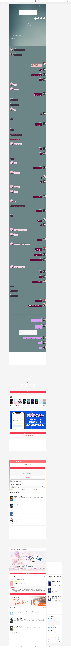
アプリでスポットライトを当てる (28, 468)
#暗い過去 (12, 549)
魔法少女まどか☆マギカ (52, 627)
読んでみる (28, 573)
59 (28, 25)
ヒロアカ (56, 618)
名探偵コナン (54, 620)
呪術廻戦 (57, 623)
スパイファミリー (51, 623)
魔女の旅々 (50, 622)
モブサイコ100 (51, 618)
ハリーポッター (56, 622)
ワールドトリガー (51, 625)
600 (25, 25)
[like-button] (44, 18)
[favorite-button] (41, 18)
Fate (49, 620)
